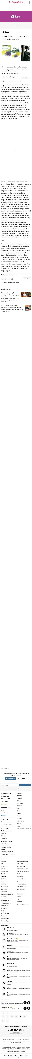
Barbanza (20, 803)
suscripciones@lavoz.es (16, 1033)
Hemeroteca (4, 801)
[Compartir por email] (7, 77)
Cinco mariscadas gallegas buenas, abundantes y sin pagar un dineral (10, 295)
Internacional (4, 871)
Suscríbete (4, 804)
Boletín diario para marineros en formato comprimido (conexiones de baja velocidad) (17, 958)
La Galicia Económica (7, 894)
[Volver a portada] (16, 2)
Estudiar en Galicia (22, 868)
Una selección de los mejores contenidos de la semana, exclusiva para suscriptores (17, 940)
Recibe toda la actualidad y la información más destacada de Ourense (18, 994)
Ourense (19, 818)
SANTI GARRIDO (4, 298)
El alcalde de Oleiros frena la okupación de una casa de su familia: (12, 308)
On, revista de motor (22, 904)
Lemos (19, 813)
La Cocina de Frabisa (23, 871)
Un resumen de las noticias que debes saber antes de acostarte (17, 934)
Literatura (15, 274)
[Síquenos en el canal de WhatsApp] (3, 1021)
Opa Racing (4, 908)
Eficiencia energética (7, 851)
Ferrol (19, 811)
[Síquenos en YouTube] (20, 1016)
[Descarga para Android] (28, 1002)
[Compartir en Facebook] (10, 77)
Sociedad (4, 879)
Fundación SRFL (18, 1039)
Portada (3, 861)
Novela (10, 274)
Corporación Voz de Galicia (8, 1039)
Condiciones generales (10, 1057)
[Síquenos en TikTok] (25, 1016)
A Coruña (19, 795)
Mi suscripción (5, 796)
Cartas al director (6, 822)
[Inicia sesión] (29, 2)
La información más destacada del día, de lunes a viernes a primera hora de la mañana (18, 929)
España (3, 868)
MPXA (12, 1042)
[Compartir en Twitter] (13, 77)
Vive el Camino (21, 884)
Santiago (19, 823)
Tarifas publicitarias (6, 831)
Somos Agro (4, 886)
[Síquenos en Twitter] (7, 1016)
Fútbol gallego (5, 918)
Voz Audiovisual (26, 1039)
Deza (18, 808)
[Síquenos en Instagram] (12, 1016)
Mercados (20, 894)
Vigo (18, 826)
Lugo (18, 816)
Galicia (3, 863)
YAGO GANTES (12, 298)
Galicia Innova (21, 889)
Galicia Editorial (18, 1042)
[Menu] (2, 2)
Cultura (3, 881)
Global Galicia (21, 866)
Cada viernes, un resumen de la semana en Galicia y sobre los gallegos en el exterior (18, 965)
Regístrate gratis (11, 778)
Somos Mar (4, 889)
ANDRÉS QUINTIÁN (9, 300)
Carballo (19, 805)
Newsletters (4, 813)
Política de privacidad (14, 1055)
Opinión (3, 874)
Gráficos (3, 884)
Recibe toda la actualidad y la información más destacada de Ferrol (18, 976)
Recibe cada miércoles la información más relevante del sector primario (17, 952)
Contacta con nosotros (7, 824)
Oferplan (3, 836)
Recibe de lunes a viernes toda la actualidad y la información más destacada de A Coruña (18, 970)
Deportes (3, 876)
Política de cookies (24, 1055)
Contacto (3, 843)
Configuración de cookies (21, 1057)
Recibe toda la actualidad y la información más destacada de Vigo (18, 988)
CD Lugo (3, 910)
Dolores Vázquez (5, 311)
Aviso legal (6, 1055)
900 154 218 (16, 1029)
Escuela (19, 901)
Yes (18, 899)
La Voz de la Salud (22, 861)
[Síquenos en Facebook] (3, 1016)
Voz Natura (20, 1041)
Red (18, 874)
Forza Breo (4, 916)
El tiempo (3, 896)
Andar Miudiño (5, 913)
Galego (19, 788)
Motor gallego (5, 921)
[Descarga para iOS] (25, 1002)
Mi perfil (3, 810)
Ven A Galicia (21, 879)
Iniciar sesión (22, 778)
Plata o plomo (21, 876)
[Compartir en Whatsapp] (3, 77)
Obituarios (4, 891)
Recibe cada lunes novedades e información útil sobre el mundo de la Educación (18, 947)
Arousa (19, 800)
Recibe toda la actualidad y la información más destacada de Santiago (18, 983)
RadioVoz (4, 1041)
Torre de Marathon (6, 903)
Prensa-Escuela (26, 1041)
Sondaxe (9, 1041)
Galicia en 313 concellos (24, 828)
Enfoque (19, 881)
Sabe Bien (20, 863)
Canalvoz (14, 1041)
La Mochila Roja (21, 886)
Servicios (3, 833)
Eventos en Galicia (6, 841)
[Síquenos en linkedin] (16, 1016)
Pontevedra (20, 821)
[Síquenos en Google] (7, 1021)
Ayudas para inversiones (8, 854)
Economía (4, 866)
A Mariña (19, 798)
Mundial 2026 (5, 900)
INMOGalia (4, 838)
